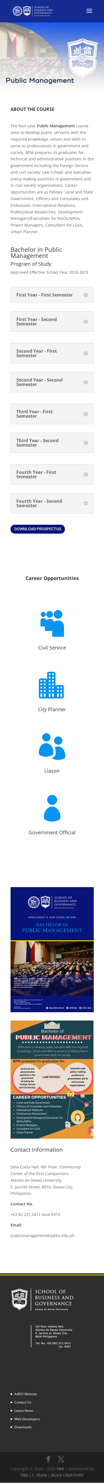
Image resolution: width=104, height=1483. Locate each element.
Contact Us (22, 1402)
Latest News (23, 1410)
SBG (60, 1468)
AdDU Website (25, 1394)
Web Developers (27, 1419)
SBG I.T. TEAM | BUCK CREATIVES (52, 1475)
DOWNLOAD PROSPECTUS (37, 529)
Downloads (23, 1427)
